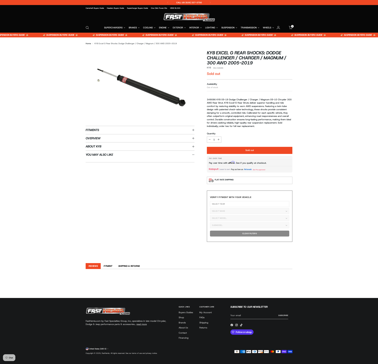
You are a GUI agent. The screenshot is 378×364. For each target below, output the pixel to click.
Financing (183, 337)
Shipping (203, 322)
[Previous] (167, 2)
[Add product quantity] (218, 140)
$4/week (248, 169)
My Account (205, 312)
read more (141, 324)
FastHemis (106, 353)
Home (88, 43)
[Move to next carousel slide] (289, 287)
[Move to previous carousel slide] (283, 287)
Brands (182, 322)
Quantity (211, 133)
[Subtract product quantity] (209, 140)
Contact (183, 332)
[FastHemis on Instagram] (237, 326)
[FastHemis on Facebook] (232, 326)
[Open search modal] (87, 28)
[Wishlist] (284, 28)
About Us (183, 327)
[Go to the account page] (278, 28)
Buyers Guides (186, 312)
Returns (203, 327)
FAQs (202, 317)
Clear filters (249, 234)
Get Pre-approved (259, 170)
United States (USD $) (97, 349)
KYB (209, 67)
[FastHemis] (189, 17)
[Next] (210, 2)
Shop (181, 317)
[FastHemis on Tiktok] (241, 326)
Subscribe (283, 315)
